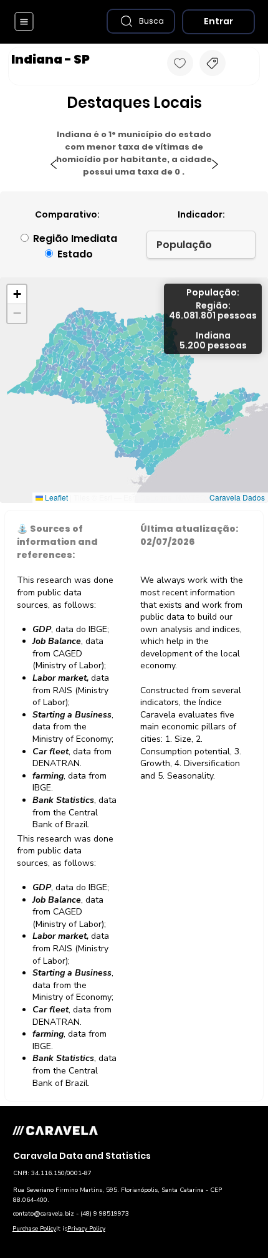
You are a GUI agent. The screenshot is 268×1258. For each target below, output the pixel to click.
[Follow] (180, 63)
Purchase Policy (34, 1228)
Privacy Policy (86, 1228)
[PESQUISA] (212, 63)
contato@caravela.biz (43, 1213)
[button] (141, 21)
